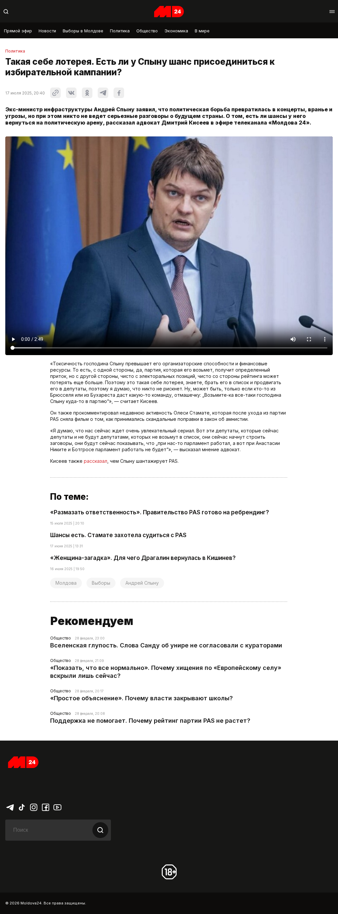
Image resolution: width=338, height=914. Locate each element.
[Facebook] (45, 807)
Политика (120, 30)
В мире (202, 30)
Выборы (101, 583)
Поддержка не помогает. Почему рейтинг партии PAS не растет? (150, 720)
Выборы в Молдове (83, 30)
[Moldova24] (169, 11)
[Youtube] (57, 807)
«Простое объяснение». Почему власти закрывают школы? (141, 698)
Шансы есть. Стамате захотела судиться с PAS (118, 535)
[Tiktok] (21, 807)
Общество (147, 30)
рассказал (95, 461)
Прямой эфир (18, 30)
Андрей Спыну (142, 583)
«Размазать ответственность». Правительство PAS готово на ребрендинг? (159, 512)
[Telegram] (10, 807)
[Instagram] (33, 807)
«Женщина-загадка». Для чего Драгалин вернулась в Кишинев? (143, 558)
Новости (47, 30)
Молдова (66, 583)
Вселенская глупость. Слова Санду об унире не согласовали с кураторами (166, 645)
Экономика (176, 30)
